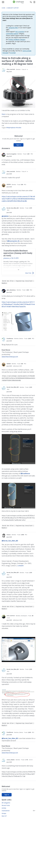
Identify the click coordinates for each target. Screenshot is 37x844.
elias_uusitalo (11, 69)
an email (12, 53)
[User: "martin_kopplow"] (4, 155)
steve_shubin (11, 760)
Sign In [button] (18, 145)
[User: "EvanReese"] (4, 339)
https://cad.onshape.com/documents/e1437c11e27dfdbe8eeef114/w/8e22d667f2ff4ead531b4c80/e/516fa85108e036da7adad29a (18, 304)
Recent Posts (6, 805)
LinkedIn (20, 566)
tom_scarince (11, 615)
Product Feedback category (16, 39)
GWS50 (9, 184)
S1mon (9, 534)
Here (3, 114)
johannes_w (7, 258)
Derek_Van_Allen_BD (13, 208)
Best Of (4, 816)
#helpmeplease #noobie (13, 127)
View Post (28, 273)
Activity (4, 808)
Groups (4, 813)
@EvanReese (25, 473)
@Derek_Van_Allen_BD (10, 541)
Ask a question (19, 31)
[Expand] (18, 270)
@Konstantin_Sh (13, 241)
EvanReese (10, 338)
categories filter (13, 28)
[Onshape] (18, 2)
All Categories (6, 803)
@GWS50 (5, 216)
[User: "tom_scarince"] (4, 616)
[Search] (31, 2)
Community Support (12, 33)
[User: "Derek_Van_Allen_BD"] (4, 209)
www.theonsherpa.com (10, 357)
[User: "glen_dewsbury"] (4, 291)
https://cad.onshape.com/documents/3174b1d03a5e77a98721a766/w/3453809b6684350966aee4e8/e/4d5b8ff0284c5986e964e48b (18, 198)
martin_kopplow (11, 154)
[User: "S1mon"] (4, 535)
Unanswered (18, 811)
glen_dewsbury (11, 290)
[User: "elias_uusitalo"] (4, 70)
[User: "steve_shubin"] (4, 761)
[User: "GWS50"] (4, 185)
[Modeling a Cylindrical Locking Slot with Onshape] (18, 649)
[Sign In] (34, 2)
